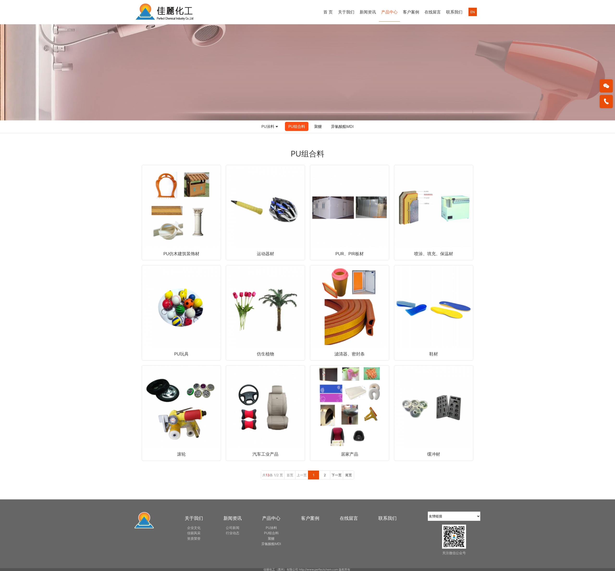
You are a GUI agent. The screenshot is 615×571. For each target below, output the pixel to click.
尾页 (348, 475)
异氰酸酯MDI (342, 126)
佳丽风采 (194, 533)
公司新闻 (232, 528)
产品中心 (389, 12)
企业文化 (194, 528)
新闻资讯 (368, 12)
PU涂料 (267, 126)
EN (472, 12)
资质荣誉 (194, 538)
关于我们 (346, 12)
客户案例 (411, 12)
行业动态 (232, 533)
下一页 (337, 475)
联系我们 (454, 12)
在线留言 (432, 12)
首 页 (328, 12)
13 (268, 475)
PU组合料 (296, 126)
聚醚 (318, 126)
